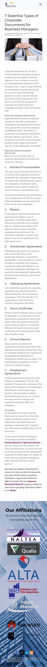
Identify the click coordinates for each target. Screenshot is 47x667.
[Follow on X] (22, 653)
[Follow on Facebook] (18, 653)
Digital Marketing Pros (14, 33)
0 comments (18, 35)
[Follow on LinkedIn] (27, 653)
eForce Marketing (33, 661)
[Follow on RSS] (31, 653)
